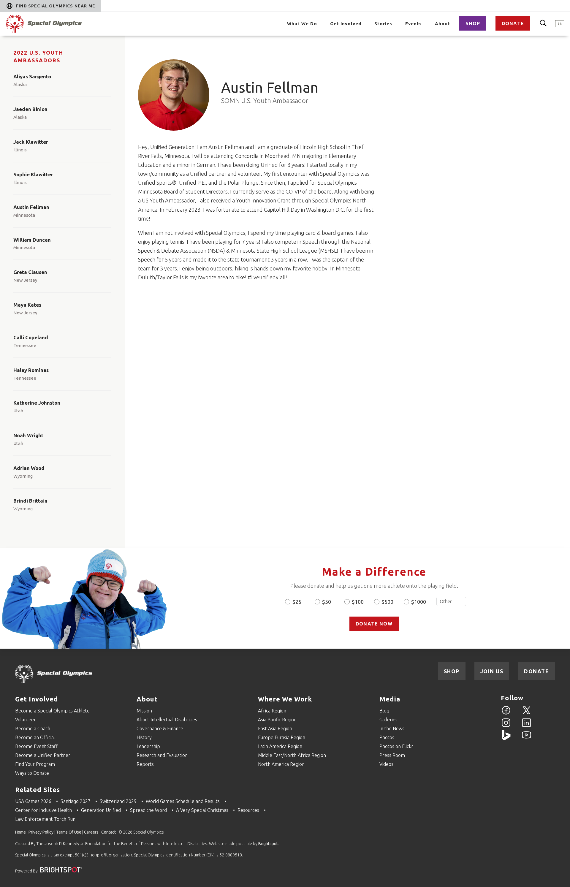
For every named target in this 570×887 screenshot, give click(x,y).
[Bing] (506, 738)
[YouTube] (526, 738)
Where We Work (285, 699)
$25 (296, 602)
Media (389, 699)
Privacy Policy (40, 832)
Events (413, 23)
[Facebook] (506, 713)
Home (20, 832)
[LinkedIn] (526, 726)
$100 (358, 602)
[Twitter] (526, 713)
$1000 (418, 602)
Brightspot (268, 843)
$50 (326, 602)
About (442, 23)
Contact (108, 832)
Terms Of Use (68, 832)
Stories (383, 23)
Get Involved (345, 23)
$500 (387, 602)
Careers (91, 832)
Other (451, 601)
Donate (513, 23)
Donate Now (374, 623)
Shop (473, 23)
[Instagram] (506, 726)
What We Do (302, 23)
